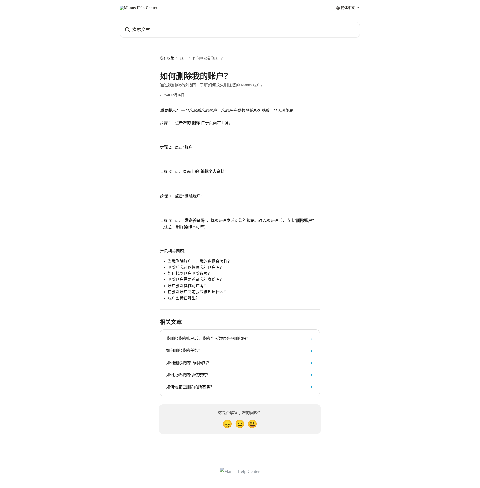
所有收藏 (167, 58)
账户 (183, 58)
